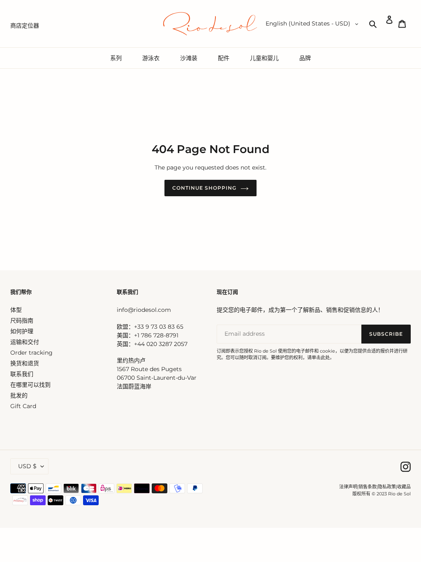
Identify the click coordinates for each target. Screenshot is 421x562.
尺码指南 (21, 320)
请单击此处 (318, 357)
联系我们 (21, 374)
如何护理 (21, 331)
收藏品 (404, 487)
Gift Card (23, 406)
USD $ (27, 466)
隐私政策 (387, 487)
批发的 (19, 395)
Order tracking (31, 352)
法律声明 (348, 487)
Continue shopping (204, 188)
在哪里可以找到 (30, 384)
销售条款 (368, 487)
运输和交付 (24, 342)
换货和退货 (24, 363)
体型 (16, 310)
